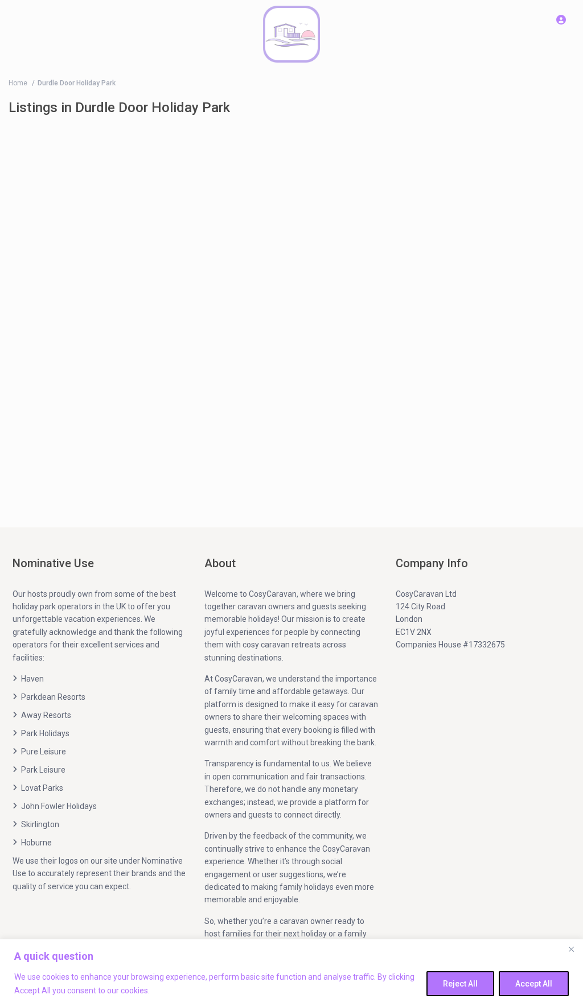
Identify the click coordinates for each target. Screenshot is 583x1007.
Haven (32, 678)
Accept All (533, 983)
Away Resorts (46, 715)
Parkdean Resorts (53, 696)
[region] (291, 973)
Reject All (460, 983)
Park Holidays (45, 733)
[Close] (571, 949)
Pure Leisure (43, 751)
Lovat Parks (42, 788)
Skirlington (40, 824)
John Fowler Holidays (59, 806)
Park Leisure (43, 769)
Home (18, 83)
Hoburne (36, 842)
